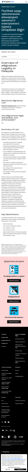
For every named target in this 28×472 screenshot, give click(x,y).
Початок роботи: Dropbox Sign (5, 387)
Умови (16, 373)
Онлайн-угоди (18, 350)
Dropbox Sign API (5, 340)
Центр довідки (4, 370)
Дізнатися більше (14, 280)
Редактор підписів (19, 358)
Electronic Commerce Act (8, 105)
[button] (26, 1)
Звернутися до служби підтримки (6, 378)
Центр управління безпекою (5, 416)
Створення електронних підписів (21, 354)
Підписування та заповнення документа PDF (20, 346)
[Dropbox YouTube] (8, 422)
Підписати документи (20, 341)
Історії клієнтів (4, 403)
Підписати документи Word (20, 362)
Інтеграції (3, 346)
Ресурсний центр (5, 406)
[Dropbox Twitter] (2, 422)
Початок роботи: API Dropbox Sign (6, 392)
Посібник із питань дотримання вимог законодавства (5, 411)
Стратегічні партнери (20, 400)
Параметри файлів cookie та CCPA (5, 383)
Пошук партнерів (19, 403)
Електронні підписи (19, 338)
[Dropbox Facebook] (5, 422)
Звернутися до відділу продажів (6, 374)
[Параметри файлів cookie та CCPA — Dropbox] (14, 462)
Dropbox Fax (4, 343)
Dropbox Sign (5, 6)
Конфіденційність (19, 376)
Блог (2, 400)
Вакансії (17, 370)
